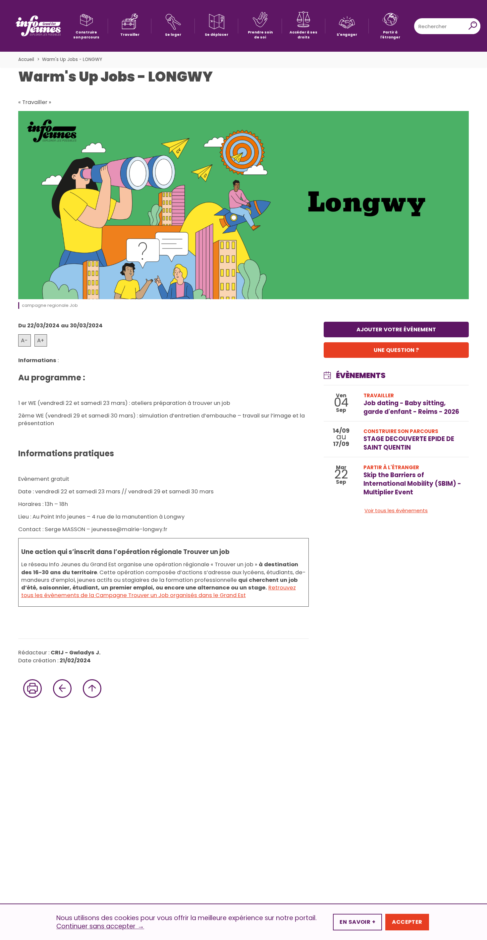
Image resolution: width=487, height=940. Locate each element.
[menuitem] (86, 26)
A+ (40, 340)
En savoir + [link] (357, 922)
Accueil (26, 59)
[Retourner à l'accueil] (38, 26)
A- (24, 340)
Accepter (407, 922)
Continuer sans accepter (100, 926)
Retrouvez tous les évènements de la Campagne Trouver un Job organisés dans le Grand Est (158, 591)
